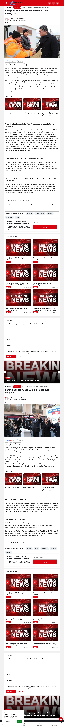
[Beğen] (6, 64)
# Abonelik (29, 213)
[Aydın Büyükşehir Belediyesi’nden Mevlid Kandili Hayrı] (18, 301)
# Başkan (29, 548)
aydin (11, 18)
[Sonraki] (59, 372)
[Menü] (6, 3)
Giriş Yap (21, 356)
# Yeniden (53, 548)
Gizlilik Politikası (8, 721)
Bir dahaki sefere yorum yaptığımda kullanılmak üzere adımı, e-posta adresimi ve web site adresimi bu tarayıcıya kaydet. (32, 352)
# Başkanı (49, 213)
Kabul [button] (19, 721)
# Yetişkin (8, 552)
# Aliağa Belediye (40, 213)
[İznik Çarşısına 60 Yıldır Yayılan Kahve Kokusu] (13, 107)
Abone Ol (45, 227)
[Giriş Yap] (53, 3)
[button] (49, 3)
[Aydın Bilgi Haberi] (17, 3)
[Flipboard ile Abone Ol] (20, 61)
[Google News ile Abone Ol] (10, 61)
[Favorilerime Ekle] (10, 64)
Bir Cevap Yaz (11, 320)
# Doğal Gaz (9, 217)
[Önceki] (5, 372)
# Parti (36, 548)
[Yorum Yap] (14, 64)
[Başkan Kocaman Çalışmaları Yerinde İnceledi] (32, 107)
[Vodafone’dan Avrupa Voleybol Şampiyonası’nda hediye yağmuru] (32, 372)
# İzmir (17, 217)
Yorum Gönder (11, 356)
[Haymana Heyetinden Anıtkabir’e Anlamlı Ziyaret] (45, 276)
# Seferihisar (44, 548)
